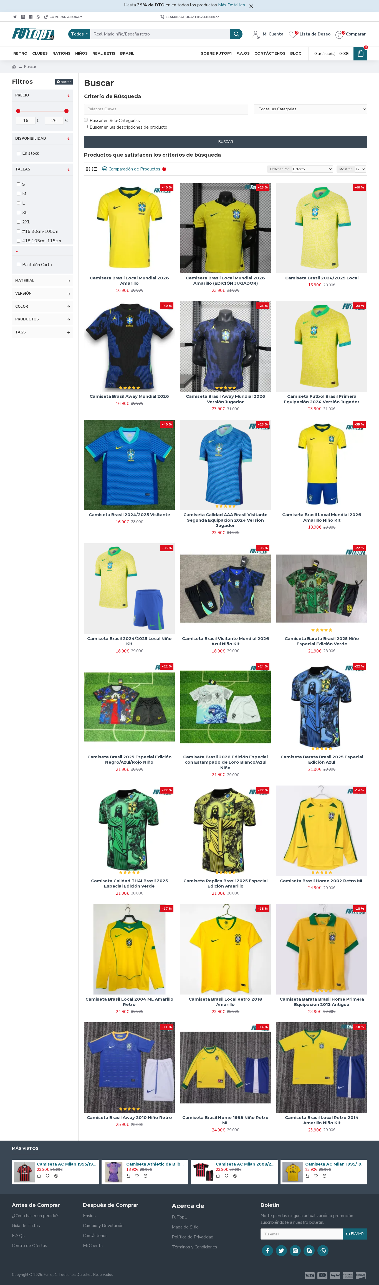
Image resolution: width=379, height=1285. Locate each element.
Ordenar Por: (280, 169)
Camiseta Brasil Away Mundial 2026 (129, 396)
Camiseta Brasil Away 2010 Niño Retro (129, 1117)
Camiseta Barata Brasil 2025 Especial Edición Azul (322, 759)
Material (24, 280)
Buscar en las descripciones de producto (128, 127)
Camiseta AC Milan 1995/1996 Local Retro (67, 1164)
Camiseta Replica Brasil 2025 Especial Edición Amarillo (225, 883)
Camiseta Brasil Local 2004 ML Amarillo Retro (129, 1001)
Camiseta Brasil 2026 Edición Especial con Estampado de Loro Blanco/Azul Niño (225, 762)
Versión (23, 293)
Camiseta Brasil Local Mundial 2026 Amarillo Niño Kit (321, 517)
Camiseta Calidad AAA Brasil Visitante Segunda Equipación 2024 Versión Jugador (225, 520)
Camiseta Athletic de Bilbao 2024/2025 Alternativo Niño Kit (156, 1164)
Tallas (22, 169)
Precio (22, 95)
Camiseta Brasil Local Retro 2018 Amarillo (225, 1001)
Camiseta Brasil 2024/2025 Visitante (129, 514)
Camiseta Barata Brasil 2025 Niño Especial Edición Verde (322, 641)
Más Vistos (25, 1148)
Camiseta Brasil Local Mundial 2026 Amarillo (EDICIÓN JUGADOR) (225, 280)
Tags (20, 332)
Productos (27, 319)
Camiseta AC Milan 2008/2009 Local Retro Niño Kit (246, 1164)
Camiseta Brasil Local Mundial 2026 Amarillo (129, 280)
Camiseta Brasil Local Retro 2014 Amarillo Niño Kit (321, 1120)
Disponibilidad (30, 138)
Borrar (65, 82)
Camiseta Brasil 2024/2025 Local (321, 278)
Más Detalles (231, 5)
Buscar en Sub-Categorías (115, 121)
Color (21, 306)
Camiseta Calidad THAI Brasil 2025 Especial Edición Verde (129, 883)
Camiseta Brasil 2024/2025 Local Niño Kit (129, 641)
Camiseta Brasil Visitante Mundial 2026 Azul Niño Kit (225, 641)
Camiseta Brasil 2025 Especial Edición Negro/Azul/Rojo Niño (129, 759)
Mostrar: (345, 169)
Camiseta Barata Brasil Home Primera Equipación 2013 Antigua (322, 1001)
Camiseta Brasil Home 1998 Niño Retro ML (225, 1120)
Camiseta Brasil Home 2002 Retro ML (321, 880)
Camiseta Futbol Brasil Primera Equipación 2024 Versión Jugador (322, 399)
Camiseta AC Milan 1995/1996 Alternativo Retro (335, 1164)
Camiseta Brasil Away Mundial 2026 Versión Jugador (225, 399)
